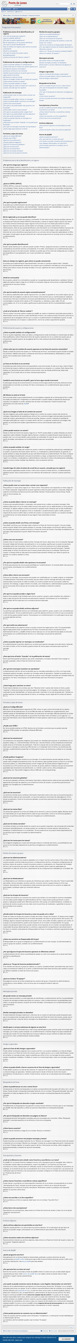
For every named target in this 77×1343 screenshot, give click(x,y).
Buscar (4, 11)
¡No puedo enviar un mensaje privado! (51, 60)
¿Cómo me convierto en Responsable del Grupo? (55, 45)
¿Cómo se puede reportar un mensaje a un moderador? (17, 119)
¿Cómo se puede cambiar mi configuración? (17, 64)
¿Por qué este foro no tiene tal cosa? (51, 139)
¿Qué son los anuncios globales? (14, 144)
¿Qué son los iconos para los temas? (15, 153)
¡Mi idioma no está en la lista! (12, 77)
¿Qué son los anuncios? (11, 147)
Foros (16, 9)
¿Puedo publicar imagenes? (12, 142)
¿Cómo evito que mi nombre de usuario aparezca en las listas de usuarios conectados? (20, 68)
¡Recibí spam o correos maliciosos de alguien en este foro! (55, 66)
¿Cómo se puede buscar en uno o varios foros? (55, 86)
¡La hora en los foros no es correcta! (15, 71)
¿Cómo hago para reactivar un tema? (15, 129)
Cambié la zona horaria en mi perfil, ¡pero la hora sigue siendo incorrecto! (19, 74)
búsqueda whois (23, 1290)
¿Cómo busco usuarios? (47, 96)
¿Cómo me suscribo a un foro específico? (53, 116)
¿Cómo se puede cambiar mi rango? (15, 83)
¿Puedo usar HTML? (10, 138)
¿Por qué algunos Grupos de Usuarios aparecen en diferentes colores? (56, 48)
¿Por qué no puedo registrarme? (14, 40)
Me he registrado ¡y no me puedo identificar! (17, 42)
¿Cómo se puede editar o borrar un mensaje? (18, 99)
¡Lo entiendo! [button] (66, 1339)
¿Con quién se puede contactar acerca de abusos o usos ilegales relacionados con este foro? (56, 142)
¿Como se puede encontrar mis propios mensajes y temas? (56, 99)
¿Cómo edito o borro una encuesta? (15, 110)
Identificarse (11, 11)
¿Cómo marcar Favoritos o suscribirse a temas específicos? (54, 113)
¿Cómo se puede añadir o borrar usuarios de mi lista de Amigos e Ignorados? (55, 77)
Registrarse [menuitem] (75, 9)
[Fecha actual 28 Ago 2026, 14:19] (73, 15)
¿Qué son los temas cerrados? (13, 151)
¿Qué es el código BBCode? (12, 136)
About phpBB (26, 1261)
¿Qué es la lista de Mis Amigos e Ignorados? (53, 74)
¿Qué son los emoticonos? (12, 140)
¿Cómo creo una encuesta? (12, 103)
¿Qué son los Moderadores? (48, 36)
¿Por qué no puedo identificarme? (14, 44)
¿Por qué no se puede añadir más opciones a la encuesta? (18, 107)
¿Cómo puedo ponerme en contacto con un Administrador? (53, 146)
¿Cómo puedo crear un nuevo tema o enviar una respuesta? (19, 96)
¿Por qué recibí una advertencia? (14, 116)
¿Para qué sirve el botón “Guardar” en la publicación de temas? (20, 123)
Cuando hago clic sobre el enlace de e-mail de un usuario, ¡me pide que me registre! (19, 87)
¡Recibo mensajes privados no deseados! (52, 63)
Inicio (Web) (8, 9)
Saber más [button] (18, 1340)
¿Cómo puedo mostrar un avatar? (14, 81)
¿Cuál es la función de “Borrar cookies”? (16, 57)
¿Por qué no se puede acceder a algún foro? (17, 112)
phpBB (25, 404)
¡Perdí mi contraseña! (10, 51)
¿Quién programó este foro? (48, 137)
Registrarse (19, 11)
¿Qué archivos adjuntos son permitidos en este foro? (55, 127)
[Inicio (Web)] (14, 4)
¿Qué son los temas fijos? (11, 149)
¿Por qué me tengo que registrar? (14, 36)
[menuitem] (68, 9)
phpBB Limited (20, 1259)
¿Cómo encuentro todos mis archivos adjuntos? (55, 130)
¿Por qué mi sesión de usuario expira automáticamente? (15, 54)
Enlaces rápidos (3, 9)
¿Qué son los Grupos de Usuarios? (50, 38)
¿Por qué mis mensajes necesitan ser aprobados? (19, 127)
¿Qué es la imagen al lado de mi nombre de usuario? (20, 79)
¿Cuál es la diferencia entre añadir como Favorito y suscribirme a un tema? (56, 109)
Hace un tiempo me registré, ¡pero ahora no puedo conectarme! (20, 48)
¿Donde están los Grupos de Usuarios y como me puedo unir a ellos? (55, 42)
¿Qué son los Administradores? (49, 34)
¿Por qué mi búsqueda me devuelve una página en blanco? (56, 93)
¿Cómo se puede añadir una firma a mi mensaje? (19, 101)
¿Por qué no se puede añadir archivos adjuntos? (19, 114)
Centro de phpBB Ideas (30, 1274)
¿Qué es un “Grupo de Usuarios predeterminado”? (56, 51)
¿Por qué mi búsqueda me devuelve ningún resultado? (53, 89)
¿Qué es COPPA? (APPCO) (12, 38)
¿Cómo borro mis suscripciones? (50, 118)
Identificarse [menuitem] (72, 9)
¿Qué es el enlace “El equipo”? (49, 53)
